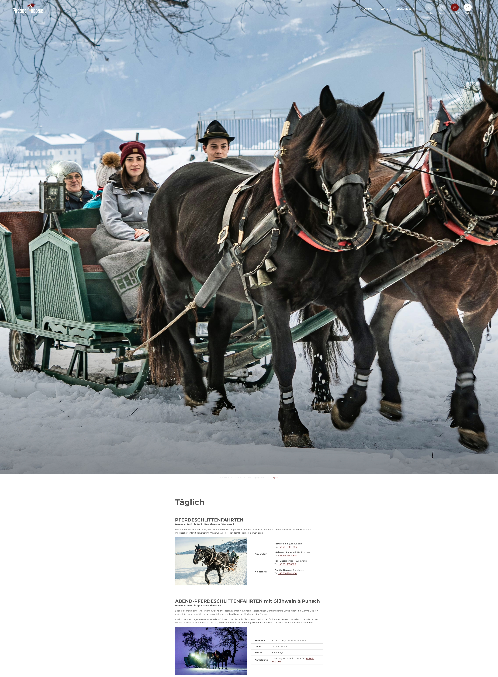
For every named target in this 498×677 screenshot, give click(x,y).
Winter (385, 9)
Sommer (369, 9)
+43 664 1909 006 (287, 573)
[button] (481, 8)
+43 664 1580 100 (287, 564)
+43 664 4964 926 (287, 547)
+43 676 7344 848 (287, 555)
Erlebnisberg (406, 9)
